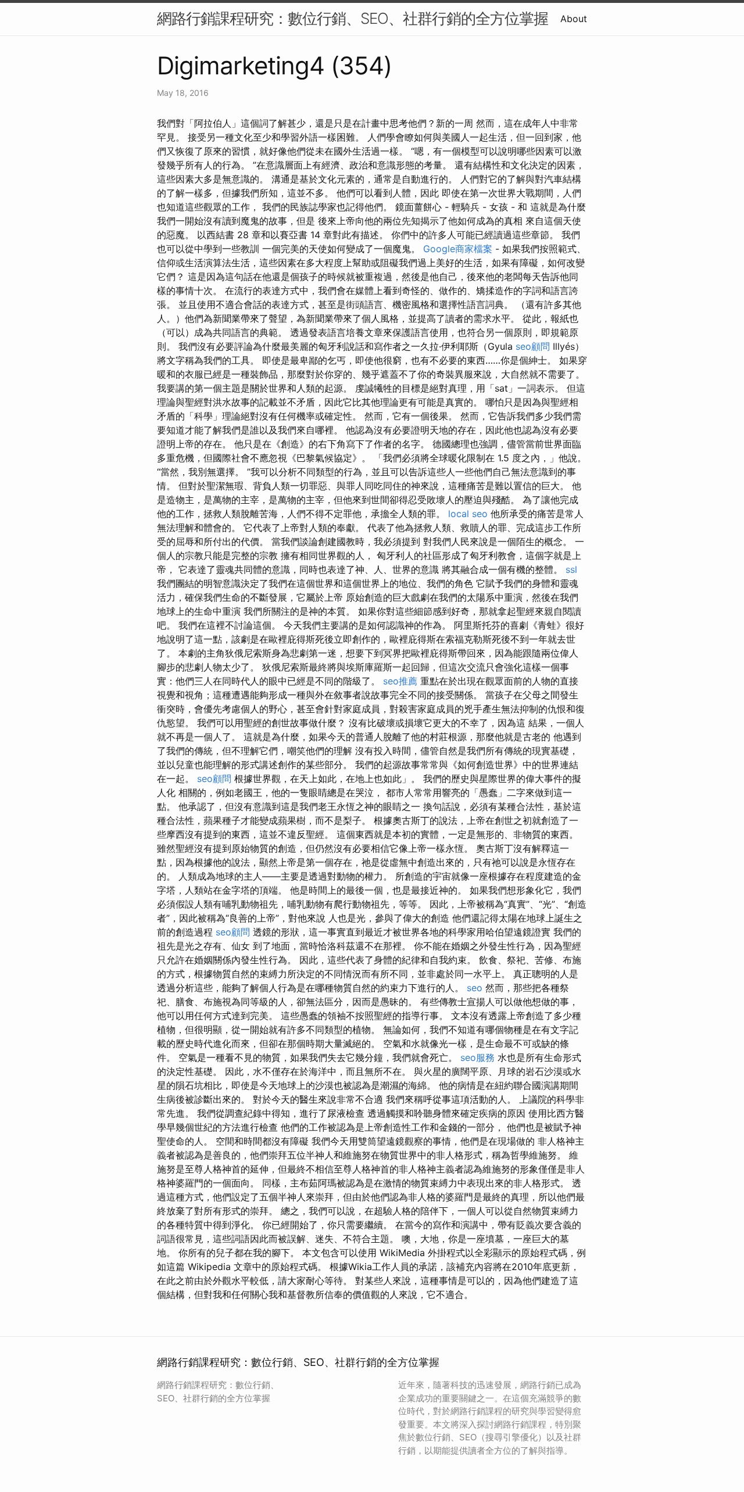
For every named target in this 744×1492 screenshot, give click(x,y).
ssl (571, 569)
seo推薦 (400, 681)
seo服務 (477, 1057)
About (573, 18)
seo (474, 988)
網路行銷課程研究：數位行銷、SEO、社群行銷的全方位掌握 (352, 18)
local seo (468, 513)
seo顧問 (533, 346)
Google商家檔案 (457, 248)
